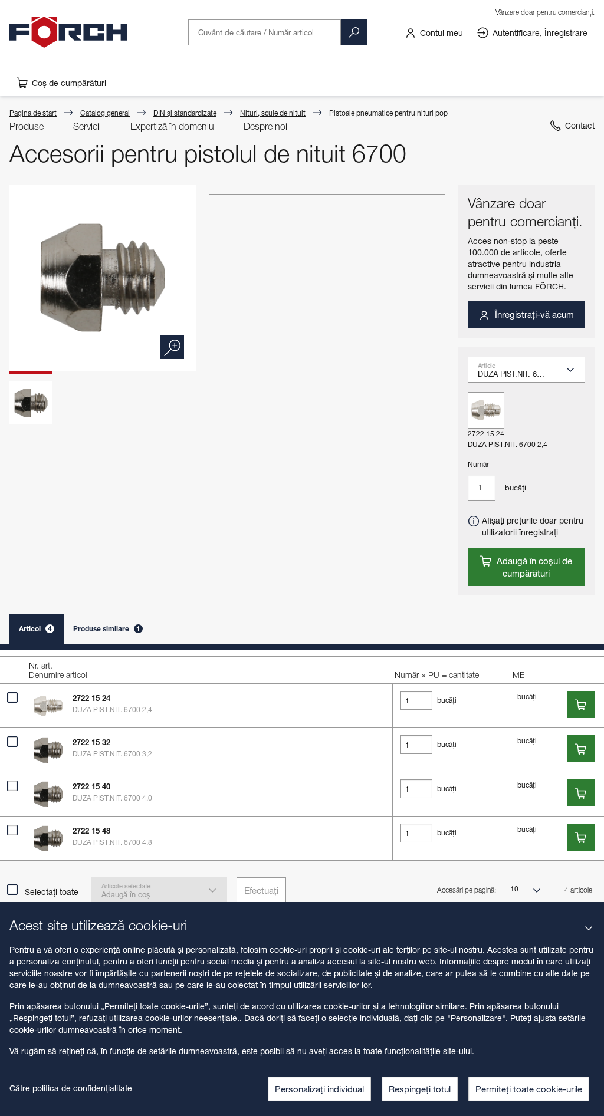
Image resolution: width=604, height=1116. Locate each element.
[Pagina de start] (68, 32)
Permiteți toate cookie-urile (528, 1089)
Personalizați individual (319, 1089)
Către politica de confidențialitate (70, 1088)
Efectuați (261, 890)
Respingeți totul (420, 1089)
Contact (580, 125)
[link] (434, 32)
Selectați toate (51, 892)
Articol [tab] (35, 628)
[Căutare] (353, 32)
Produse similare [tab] (106, 628)
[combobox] (531, 373)
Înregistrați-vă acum (533, 314)
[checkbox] (12, 697)
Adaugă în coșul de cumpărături (533, 566)
